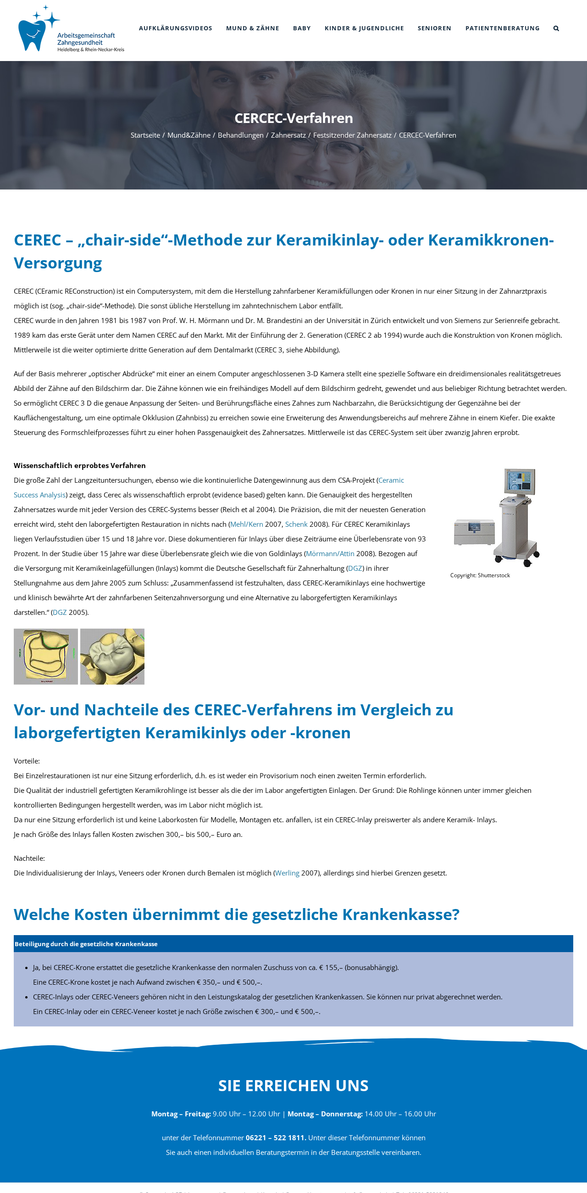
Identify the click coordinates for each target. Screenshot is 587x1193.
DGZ (355, 568)
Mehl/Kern (246, 524)
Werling (287, 872)
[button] (556, 28)
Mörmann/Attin (330, 553)
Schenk (296, 524)
